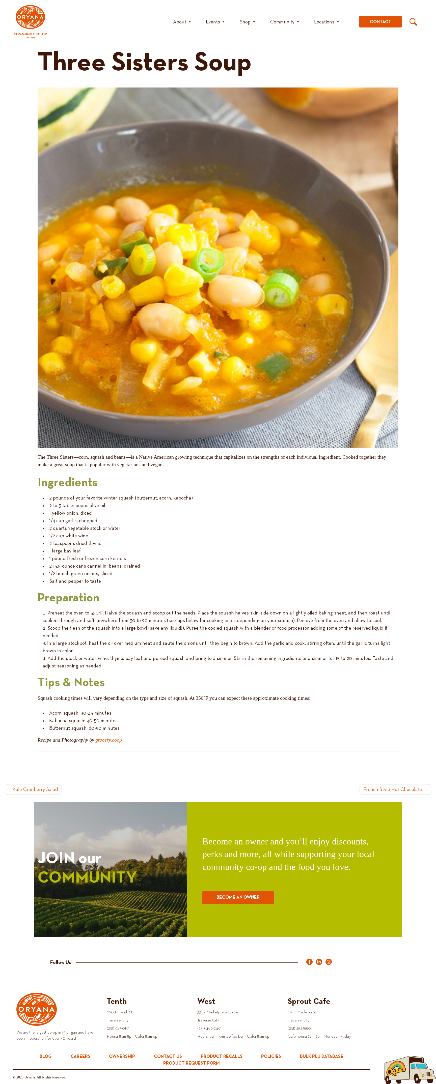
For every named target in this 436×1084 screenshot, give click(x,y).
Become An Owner (238, 897)
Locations (324, 21)
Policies (271, 1056)
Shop (245, 21)
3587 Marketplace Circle (217, 1012)
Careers (80, 1056)
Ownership (122, 1056)
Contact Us (168, 1056)
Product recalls (221, 1056)
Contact (380, 22)
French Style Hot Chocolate (392, 789)
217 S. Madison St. (302, 1012)
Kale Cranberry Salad (35, 789)
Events (213, 21)
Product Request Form (191, 1063)
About (179, 21)
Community (282, 21)
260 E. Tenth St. (120, 1012)
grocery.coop (108, 740)
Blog (46, 1056)
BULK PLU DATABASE (321, 1056)
